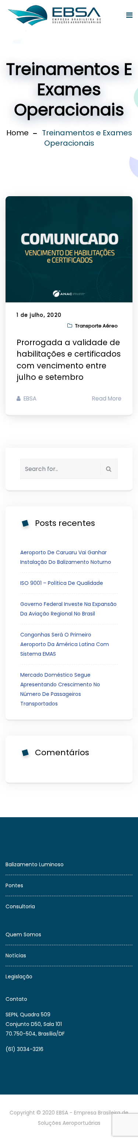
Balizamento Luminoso (35, 864)
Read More (106, 398)
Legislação (19, 976)
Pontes (14, 885)
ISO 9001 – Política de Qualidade (61, 583)
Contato (16, 999)
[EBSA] (56, 15)
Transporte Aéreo (96, 325)
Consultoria (20, 906)
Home (17, 133)
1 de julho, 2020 (39, 315)
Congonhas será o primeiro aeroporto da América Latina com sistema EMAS (64, 644)
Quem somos (23, 934)
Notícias (16, 955)
